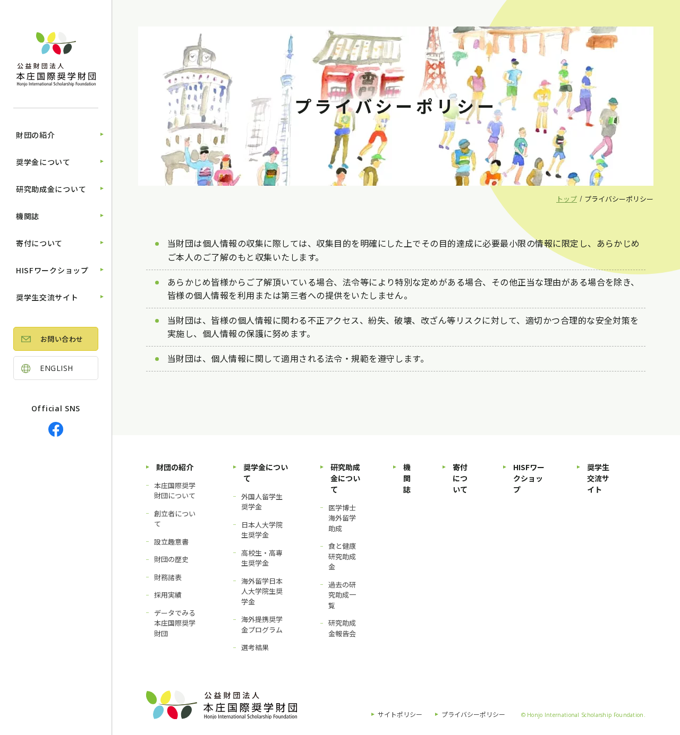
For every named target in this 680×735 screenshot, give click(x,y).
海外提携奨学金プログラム (262, 624)
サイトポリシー (400, 714)
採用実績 (168, 595)
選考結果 (255, 647)
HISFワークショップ (52, 270)
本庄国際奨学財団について (175, 490)
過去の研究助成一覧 (342, 595)
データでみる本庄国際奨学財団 (175, 623)
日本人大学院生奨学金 (262, 530)
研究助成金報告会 (342, 628)
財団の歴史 (171, 559)
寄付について (39, 243)
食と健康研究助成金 (342, 556)
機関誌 (27, 216)
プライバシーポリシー (473, 714)
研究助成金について (51, 189)
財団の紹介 (35, 134)
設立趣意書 (171, 542)
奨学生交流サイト (47, 297)
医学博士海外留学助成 (342, 518)
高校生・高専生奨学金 (262, 558)
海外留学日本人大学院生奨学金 (262, 591)
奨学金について (43, 162)
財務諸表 (168, 577)
